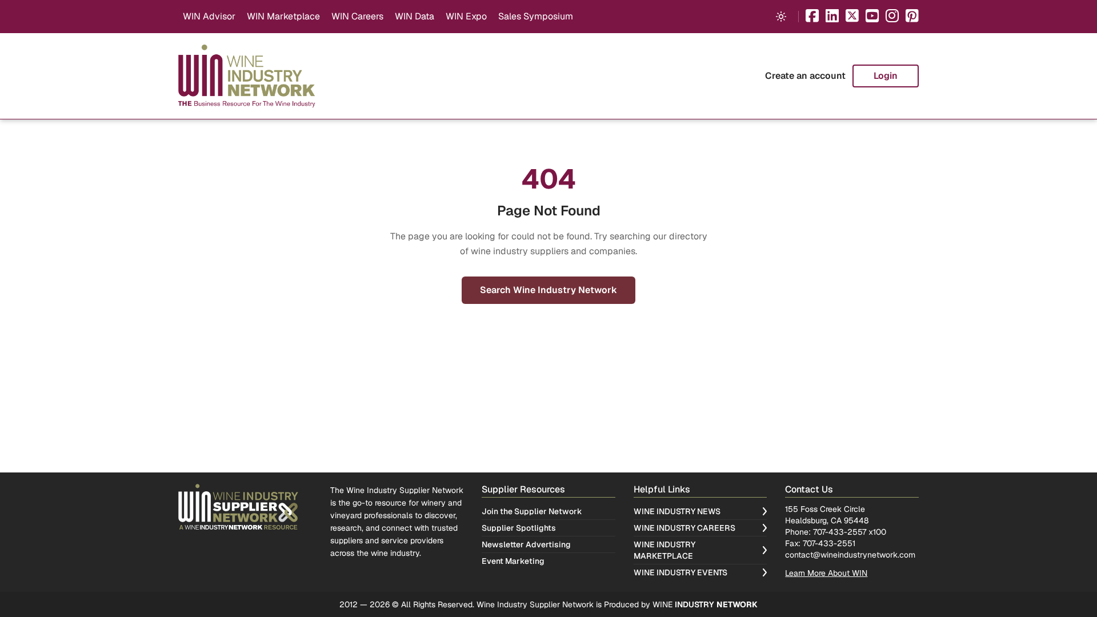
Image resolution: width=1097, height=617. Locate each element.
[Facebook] (812, 17)
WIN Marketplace (283, 16)
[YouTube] (872, 17)
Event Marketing (513, 561)
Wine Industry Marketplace (664, 550)
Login (886, 76)
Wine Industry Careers (684, 528)
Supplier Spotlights (519, 528)
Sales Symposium (535, 16)
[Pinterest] (912, 17)
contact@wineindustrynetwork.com (850, 555)
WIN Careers (357, 16)
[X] (852, 17)
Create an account (805, 76)
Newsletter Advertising (526, 544)
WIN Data (414, 16)
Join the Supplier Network (532, 511)
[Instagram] (892, 17)
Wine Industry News (677, 511)
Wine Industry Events (680, 572)
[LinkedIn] (832, 17)
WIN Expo (466, 16)
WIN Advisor (209, 16)
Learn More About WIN (826, 573)
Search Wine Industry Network (548, 290)
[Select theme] (781, 16)
